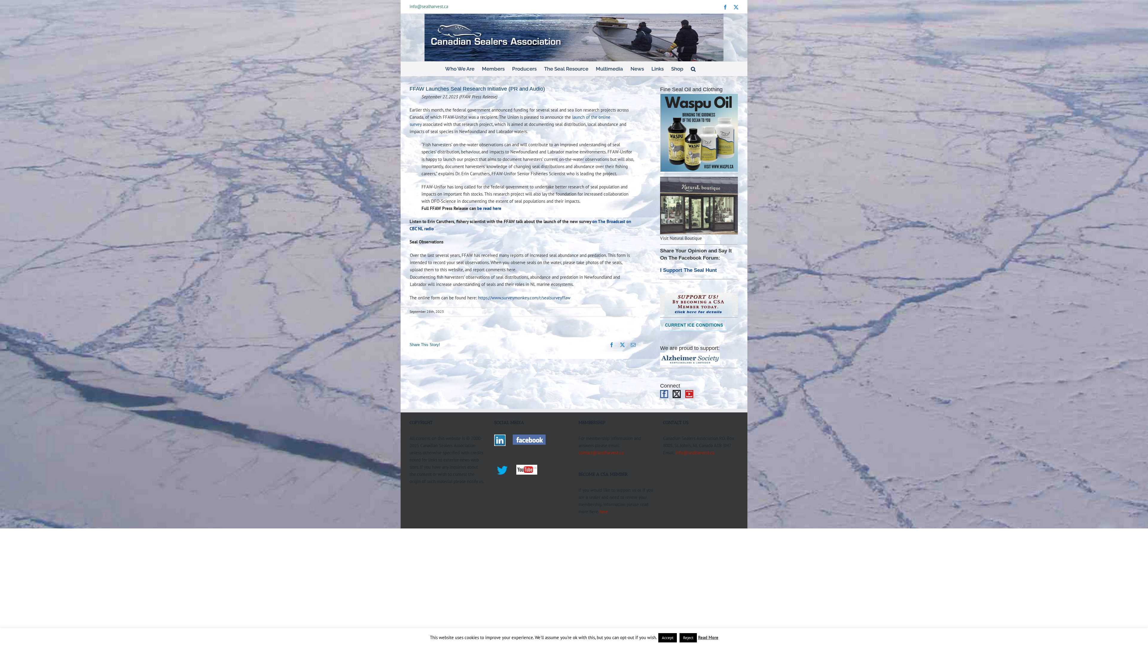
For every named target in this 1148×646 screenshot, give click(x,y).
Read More (708, 637)
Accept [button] (667, 637)
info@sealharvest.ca (429, 6)
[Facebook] (664, 394)
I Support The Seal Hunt (688, 270)
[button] (693, 69)
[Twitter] (677, 394)
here (603, 511)
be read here (489, 208)
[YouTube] (689, 394)
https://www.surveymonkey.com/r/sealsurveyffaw (524, 298)
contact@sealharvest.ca (601, 452)
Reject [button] (688, 637)
